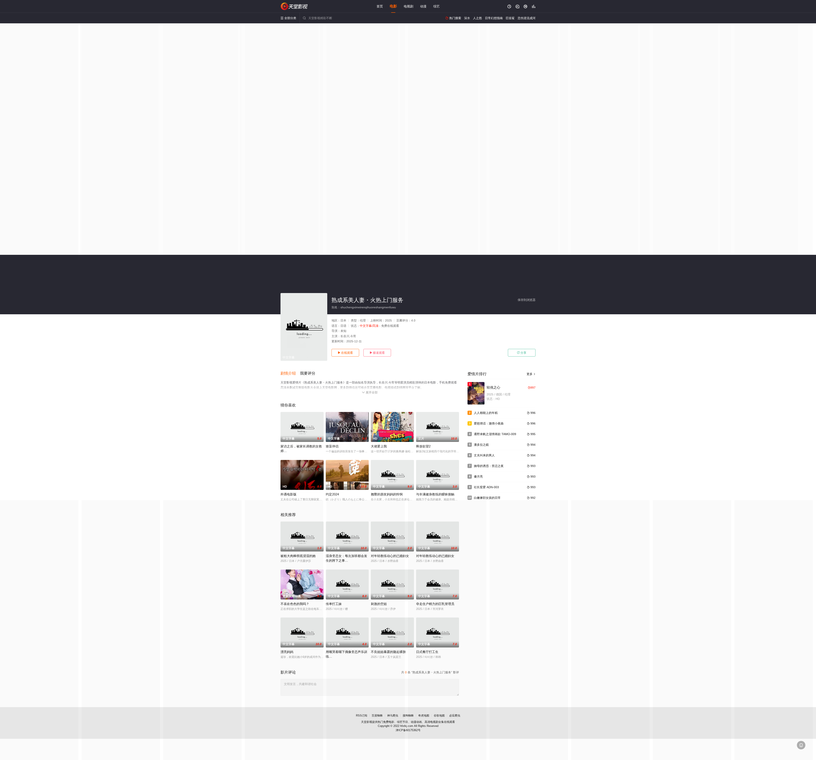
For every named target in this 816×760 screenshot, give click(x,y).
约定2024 (332, 494)
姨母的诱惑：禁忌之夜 (489, 466)
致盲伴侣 (332, 446)
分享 (521, 352)
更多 (531, 374)
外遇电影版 (288, 494)
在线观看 (345, 352)
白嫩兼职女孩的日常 (487, 497)
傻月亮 (478, 476)
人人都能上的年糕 (486, 413)
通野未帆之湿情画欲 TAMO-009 (495, 434)
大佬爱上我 (379, 446)
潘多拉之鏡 (481, 444)
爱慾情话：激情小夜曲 (489, 423)
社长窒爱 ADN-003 (486, 487)
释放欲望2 (423, 446)
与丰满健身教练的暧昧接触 (435, 494)
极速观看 (377, 352)
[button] (290, 373)
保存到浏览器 (527, 300)
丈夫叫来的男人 (484, 455)
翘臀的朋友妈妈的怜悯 (387, 494)
